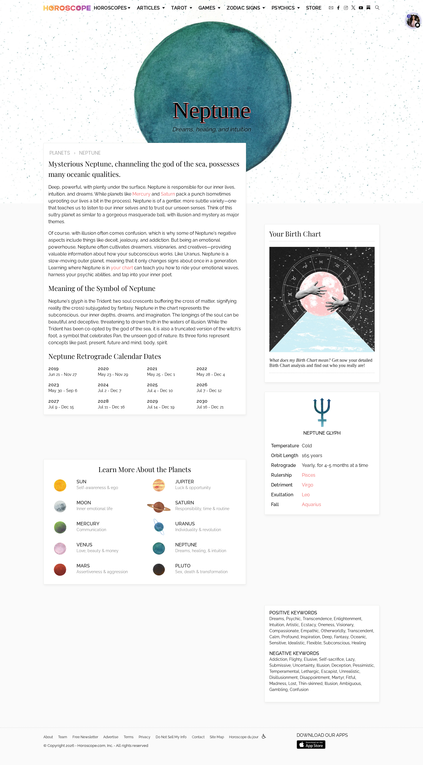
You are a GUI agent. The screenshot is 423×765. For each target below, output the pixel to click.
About (48, 737)
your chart (122, 267)
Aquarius (311, 504)
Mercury (141, 194)
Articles (149, 8)
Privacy (144, 737)
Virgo (307, 485)
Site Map (217, 737)
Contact (198, 737)
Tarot (179, 8)
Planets (59, 152)
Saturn (168, 194)
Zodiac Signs (244, 8)
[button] (264, 736)
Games (208, 8)
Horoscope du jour (243, 737)
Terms (129, 737)
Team (62, 737)
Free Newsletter (85, 737)
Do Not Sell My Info (171, 737)
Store (313, 8)
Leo (306, 494)
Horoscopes (110, 8)
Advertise (110, 737)
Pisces (308, 475)
